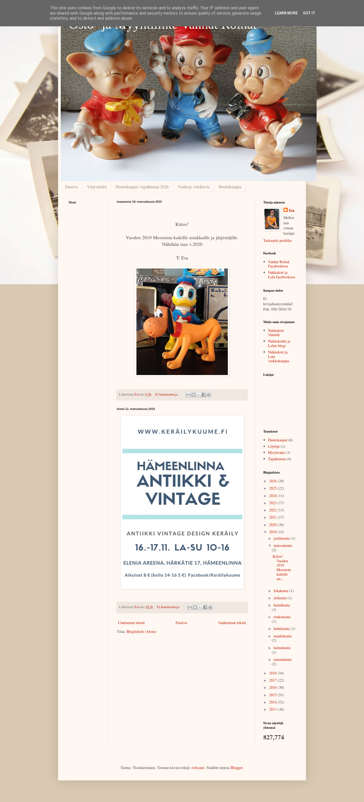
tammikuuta (283, 659)
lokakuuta (281, 590)
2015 (273, 694)
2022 (273, 509)
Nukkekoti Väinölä (276, 332)
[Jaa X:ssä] (198, 394)
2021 (273, 517)
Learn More (286, 13)
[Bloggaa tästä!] (193, 394)
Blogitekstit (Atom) (141, 631)
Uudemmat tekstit (131, 622)
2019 (273, 531)
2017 (273, 680)
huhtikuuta (282, 628)
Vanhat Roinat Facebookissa (278, 264)
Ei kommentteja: (167, 394)
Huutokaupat (277, 439)
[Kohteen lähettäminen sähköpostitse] (188, 394)
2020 (273, 524)
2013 (273, 709)
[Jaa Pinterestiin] (208, 394)
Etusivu (71, 186)
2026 (273, 480)
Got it (309, 13)
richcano (198, 767)
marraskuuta (283, 545)
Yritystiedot (97, 186)
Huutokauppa (230, 186)
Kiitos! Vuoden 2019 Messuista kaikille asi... (282, 567)
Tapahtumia (277, 458)
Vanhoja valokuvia (193, 186)
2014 (273, 702)
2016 (273, 687)
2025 (273, 488)
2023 (273, 502)
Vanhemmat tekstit (232, 622)
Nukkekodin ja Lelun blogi (279, 343)
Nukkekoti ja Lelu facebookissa (281, 274)
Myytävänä (276, 452)
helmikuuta (282, 647)
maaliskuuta (283, 635)
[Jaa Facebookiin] (203, 394)
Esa (291, 210)
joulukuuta (282, 538)
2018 (273, 672)
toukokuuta (282, 616)
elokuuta (281, 597)
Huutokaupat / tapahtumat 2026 (142, 186)
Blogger (236, 767)
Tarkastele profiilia (277, 240)
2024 (273, 495)
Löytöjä (274, 446)
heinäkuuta (282, 605)
